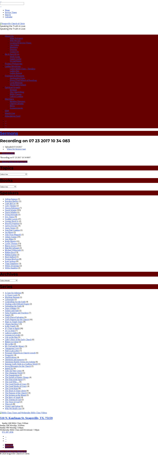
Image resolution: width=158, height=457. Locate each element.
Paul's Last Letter (12, 351)
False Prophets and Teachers (16, 313)
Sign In (8, 15)
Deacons (13, 49)
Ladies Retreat (16, 73)
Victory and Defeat (12, 406)
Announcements (16, 108)
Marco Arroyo (10, 246)
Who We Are (15, 41)
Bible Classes (15, 94)
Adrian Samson (11, 199)
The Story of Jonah (12, 397)
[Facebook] (5, 120)
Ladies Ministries (13, 66)
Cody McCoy (10, 203)
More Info (9, 445)
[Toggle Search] (0, 1)
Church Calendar (17, 104)
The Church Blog (17, 92)
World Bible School (18, 85)
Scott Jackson (10, 261)
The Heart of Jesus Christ (15, 391)
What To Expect (16, 38)
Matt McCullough (12, 248)
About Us (9, 36)
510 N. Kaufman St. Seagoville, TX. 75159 (26, 418)
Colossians (9, 299)
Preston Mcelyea (12, 259)
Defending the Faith (13, 306)
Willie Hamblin (11, 268)
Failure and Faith (12, 311)
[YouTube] (5, 123)
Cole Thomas (10, 206)
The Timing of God (13, 400)
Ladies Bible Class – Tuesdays (22, 69)
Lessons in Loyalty (12, 335)
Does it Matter (11, 308)
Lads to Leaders (16, 96)
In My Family (10, 326)
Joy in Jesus (10, 331)
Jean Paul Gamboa (12, 230)
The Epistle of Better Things (17, 377)
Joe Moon (9, 232)
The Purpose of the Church (16, 393)
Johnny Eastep (11, 237)
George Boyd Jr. (11, 221)
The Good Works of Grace (16, 386)
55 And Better (15, 61)
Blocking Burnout (12, 297)
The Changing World (13, 373)
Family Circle (15, 59)
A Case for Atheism (13, 293)
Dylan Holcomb (11, 215)
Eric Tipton (9, 217)
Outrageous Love (12, 348)
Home (7, 10)
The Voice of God (12, 402)
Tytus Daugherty (11, 263)
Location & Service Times (20, 43)
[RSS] (5, 127)
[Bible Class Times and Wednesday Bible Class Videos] (23, 413)
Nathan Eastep (11, 255)
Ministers (14, 47)
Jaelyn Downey (11, 226)
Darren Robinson (12, 208)
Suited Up (9, 368)
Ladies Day (14, 71)
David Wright (10, 210)
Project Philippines (13, 63)
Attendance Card (12, 116)
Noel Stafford (10, 257)
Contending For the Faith (15, 302)
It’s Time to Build (12, 328)
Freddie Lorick (11, 219)
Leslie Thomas (11, 243)
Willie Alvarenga (12, 266)
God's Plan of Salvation (14, 317)
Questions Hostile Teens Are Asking (20, 362)
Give (7, 110)
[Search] (0, 6)
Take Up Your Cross (13, 371)
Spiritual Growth (12, 87)
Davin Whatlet (11, 212)
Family (8, 315)
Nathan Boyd (10, 252)
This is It (8, 404)
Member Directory (17, 101)
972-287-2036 (7, 432)
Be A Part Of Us (12, 54)
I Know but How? (12, 324)
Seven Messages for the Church (18, 366)
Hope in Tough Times (14, 322)
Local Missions (16, 83)
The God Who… (12, 382)
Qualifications (10, 357)
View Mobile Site (19, 451)
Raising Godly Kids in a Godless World (21, 364)
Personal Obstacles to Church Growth (20, 353)
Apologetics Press (17, 78)
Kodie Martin (10, 241)
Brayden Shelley (12, 201)
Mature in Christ (11, 342)
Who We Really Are (13, 408)
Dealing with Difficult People (17, 304)
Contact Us (14, 52)
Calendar (8, 17)
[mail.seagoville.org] (5, 125)
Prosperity (9, 355)
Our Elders (14, 45)
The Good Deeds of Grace (16, 384)
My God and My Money (14, 346)
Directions (9, 447)
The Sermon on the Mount (15, 395)
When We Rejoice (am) (16, 149)
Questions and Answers (14, 360)
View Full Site (6, 451)
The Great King (11, 388)
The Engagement (12, 375)
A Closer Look (11, 295)
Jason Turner (10, 228)
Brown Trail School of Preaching (23, 80)
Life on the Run (11, 337)
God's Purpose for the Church (17, 319)
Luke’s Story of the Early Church (18, 339)
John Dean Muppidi (13, 235)
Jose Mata (9, 239)
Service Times (11, 12)
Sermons (13, 90)
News (12, 106)
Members (9, 99)
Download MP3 (8, 153)
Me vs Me (9, 344)
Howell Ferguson (12, 223)
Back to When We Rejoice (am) (14, 162)
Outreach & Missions (14, 75)
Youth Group (15, 57)
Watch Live (10, 113)
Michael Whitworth (13, 250)
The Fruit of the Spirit (14, 380)
